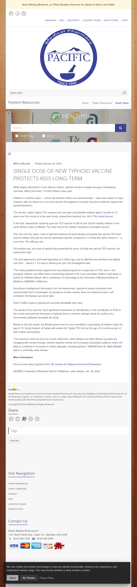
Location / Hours (92, 20)
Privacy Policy (15, 509)
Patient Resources (102, 103)
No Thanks (29, 578)
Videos (51, 135)
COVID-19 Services (17, 488)
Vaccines (14, 440)
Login (124, 20)
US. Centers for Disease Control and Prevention (76, 364)
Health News (27, 135)
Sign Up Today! (111, 20)
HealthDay (30, 404)
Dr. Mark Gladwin (113, 346)
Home (85, 103)
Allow (12, 578)
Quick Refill (73, 20)
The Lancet (99, 216)
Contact (12, 493)
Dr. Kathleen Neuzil (31, 277)
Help (61, 20)
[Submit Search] (120, 128)
